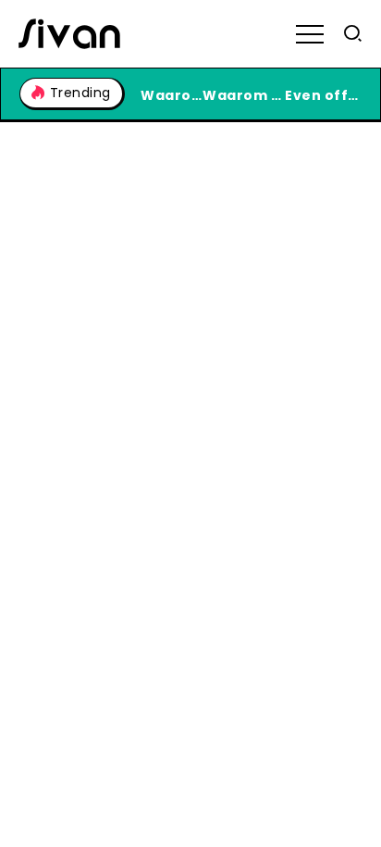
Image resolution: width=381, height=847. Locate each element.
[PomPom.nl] (69, 33)
